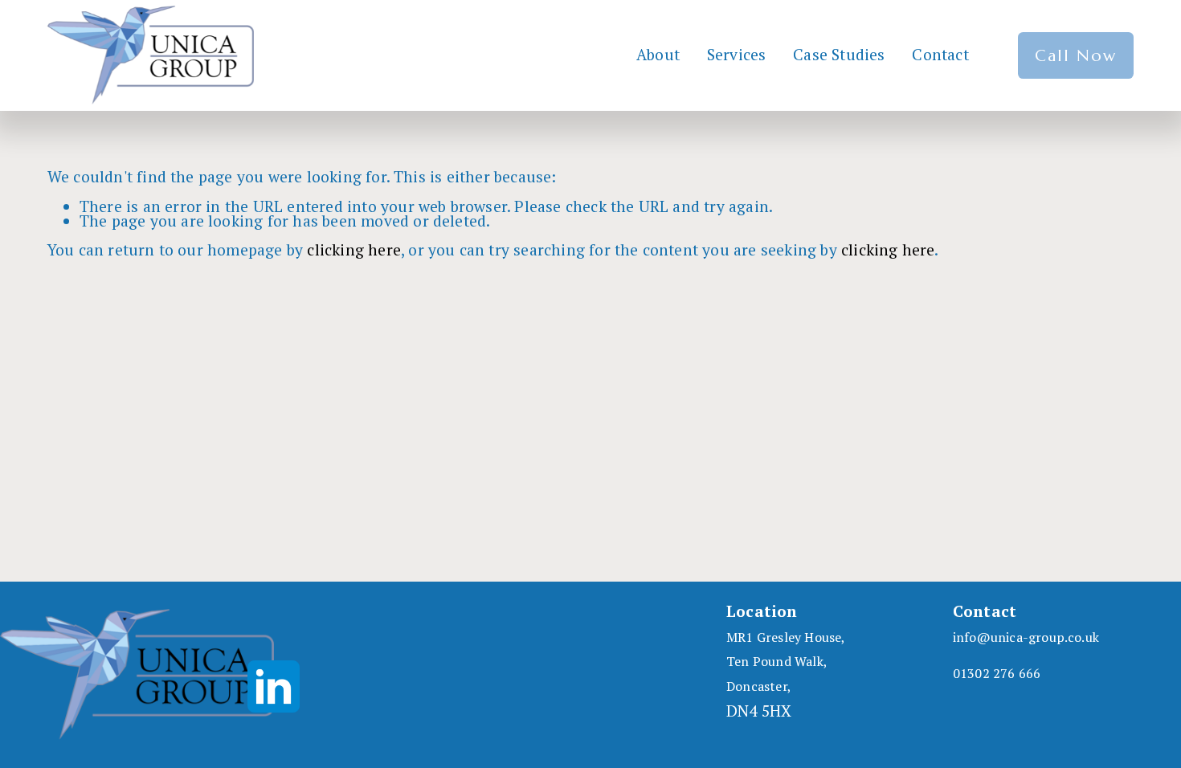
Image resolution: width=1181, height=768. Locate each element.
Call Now (1076, 55)
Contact (940, 55)
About (658, 55)
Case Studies (839, 55)
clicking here (354, 249)
